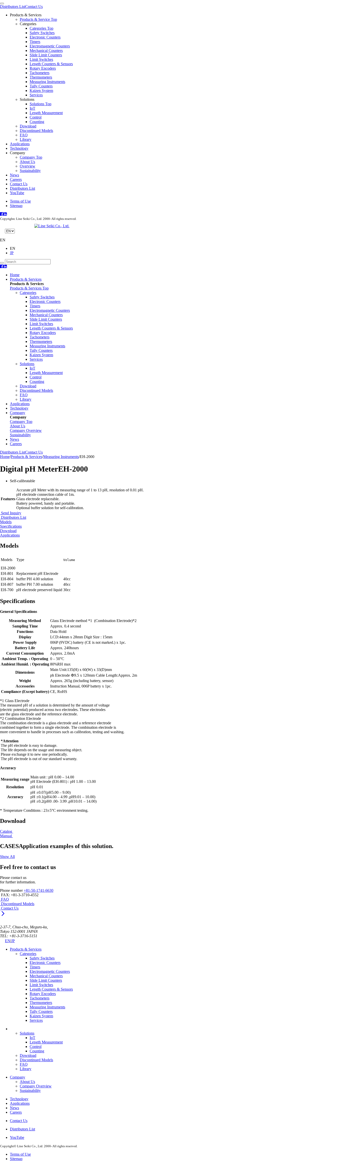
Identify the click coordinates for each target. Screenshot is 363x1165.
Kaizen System (41, 90)
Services (36, 95)
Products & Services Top (29, 288)
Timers (35, 42)
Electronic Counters (45, 37)
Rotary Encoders (43, 68)
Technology (19, 148)
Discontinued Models (36, 130)
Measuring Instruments (47, 82)
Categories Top (41, 28)
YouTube (17, 193)
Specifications (11, 526)
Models (6, 522)
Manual (6, 836)
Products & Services (25, 279)
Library (25, 139)
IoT (32, 108)
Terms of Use (20, 201)
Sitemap (16, 206)
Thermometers (41, 77)
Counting (37, 122)
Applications (20, 144)
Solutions (27, 364)
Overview (27, 166)
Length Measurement (46, 113)
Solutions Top (40, 104)
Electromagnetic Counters (50, 46)
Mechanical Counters (46, 50)
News (14, 175)
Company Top (31, 157)
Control (35, 117)
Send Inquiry (10, 513)
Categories (28, 293)
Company (17, 413)
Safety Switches (42, 33)
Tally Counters (41, 86)
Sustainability (30, 170)
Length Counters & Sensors (51, 64)
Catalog (6, 831)
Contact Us (34, 6)
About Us (27, 162)
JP (12, 253)
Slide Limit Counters (46, 55)
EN (7, 941)
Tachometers (39, 73)
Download (28, 126)
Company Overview (36, 1086)
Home (15, 275)
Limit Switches (41, 59)
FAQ (24, 135)
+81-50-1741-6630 (38, 890)
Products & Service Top (38, 19)
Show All (7, 856)
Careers (16, 179)
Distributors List (12, 6)
